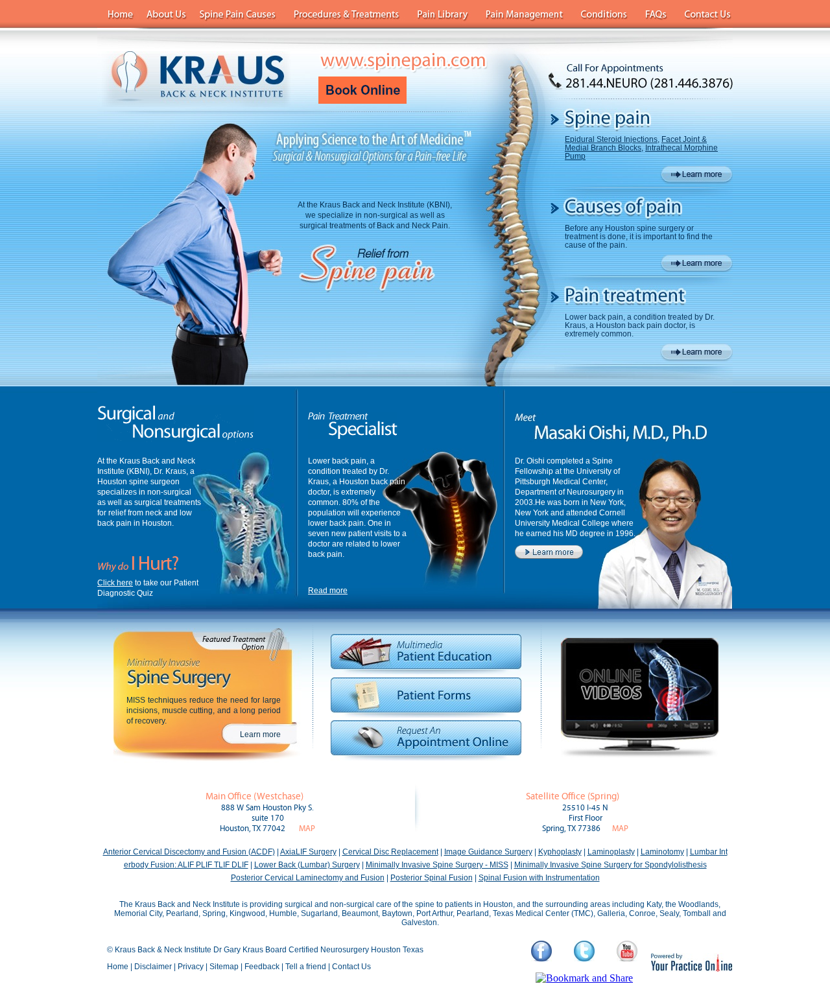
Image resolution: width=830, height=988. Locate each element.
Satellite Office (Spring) (572, 796)
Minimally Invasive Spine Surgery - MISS (437, 864)
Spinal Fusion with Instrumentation (539, 877)
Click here (115, 582)
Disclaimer (153, 966)
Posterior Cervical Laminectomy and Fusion (308, 877)
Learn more (260, 734)
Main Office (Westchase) (254, 796)
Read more (328, 590)
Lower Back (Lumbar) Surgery (307, 864)
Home (117, 966)
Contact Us (351, 966)
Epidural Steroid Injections (611, 139)
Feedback (261, 966)
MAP (307, 829)
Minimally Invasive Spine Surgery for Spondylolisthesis (610, 864)
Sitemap (224, 966)
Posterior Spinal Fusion (431, 877)
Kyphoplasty (560, 851)
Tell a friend (305, 966)
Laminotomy (662, 851)
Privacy (191, 966)
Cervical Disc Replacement (390, 851)
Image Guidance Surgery (488, 851)
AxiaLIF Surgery (308, 851)
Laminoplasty (611, 851)
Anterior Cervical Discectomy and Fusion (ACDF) (189, 851)
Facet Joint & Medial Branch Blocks (636, 143)
